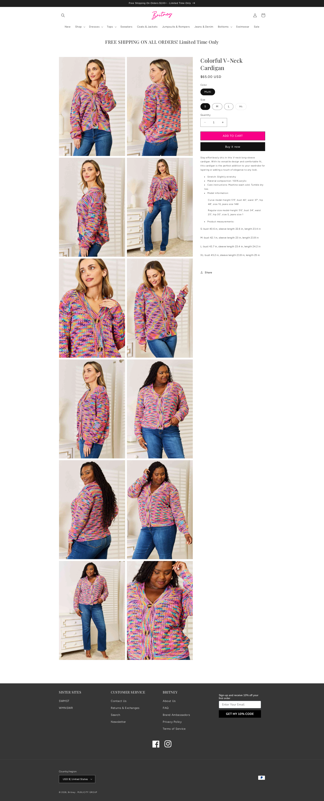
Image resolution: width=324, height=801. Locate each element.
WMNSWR (66, 708)
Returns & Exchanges (125, 708)
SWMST (64, 701)
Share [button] (208, 272)
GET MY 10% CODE (240, 714)
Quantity (205, 115)
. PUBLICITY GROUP (86, 792)
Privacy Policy (172, 722)
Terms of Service (174, 728)
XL (243, 107)
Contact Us (119, 701)
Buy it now (232, 146)
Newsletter (118, 722)
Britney (72, 792)
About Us (169, 701)
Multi (207, 91)
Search (115, 715)
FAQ (166, 708)
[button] (63, 15)
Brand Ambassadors (176, 715)
